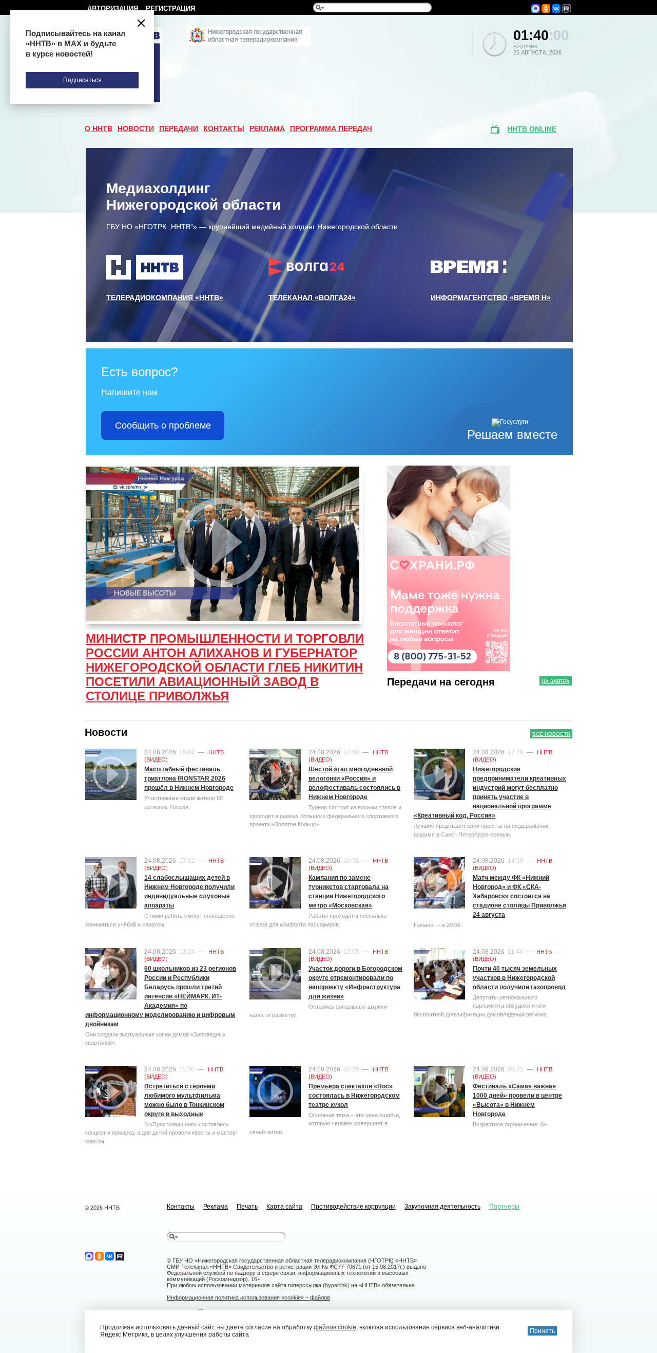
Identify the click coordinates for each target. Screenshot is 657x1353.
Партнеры (504, 1206)
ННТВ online (531, 129)
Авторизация (112, 8)
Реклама (267, 128)
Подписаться (82, 80)
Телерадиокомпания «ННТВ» (164, 297)
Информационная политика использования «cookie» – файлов (248, 1297)
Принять (542, 1331)
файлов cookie (335, 1327)
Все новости (551, 734)
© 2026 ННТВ (102, 1207)
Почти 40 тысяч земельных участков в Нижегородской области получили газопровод (519, 978)
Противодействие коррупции (353, 1206)
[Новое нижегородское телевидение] (249, 43)
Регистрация (170, 8)
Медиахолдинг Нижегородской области (193, 196)
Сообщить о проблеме (163, 425)
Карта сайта (284, 1206)
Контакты (223, 128)
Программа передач (331, 128)
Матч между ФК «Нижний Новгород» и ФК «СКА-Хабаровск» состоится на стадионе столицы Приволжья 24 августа (519, 896)
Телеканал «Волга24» (312, 297)
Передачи (178, 128)
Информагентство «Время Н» (491, 297)
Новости (136, 128)
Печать (247, 1206)
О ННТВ (98, 128)
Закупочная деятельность (442, 1206)
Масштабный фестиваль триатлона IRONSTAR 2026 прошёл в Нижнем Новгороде (189, 778)
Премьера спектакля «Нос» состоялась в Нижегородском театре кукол (354, 1095)
